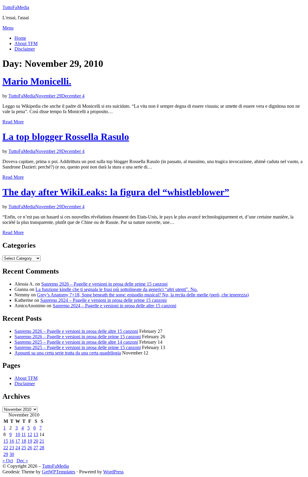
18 (23, 441)
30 (11, 454)
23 (11, 447)
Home (20, 38)
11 (23, 434)
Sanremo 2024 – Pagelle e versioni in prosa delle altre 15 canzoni (114, 305)
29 (5, 454)
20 (35, 441)
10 (17, 434)
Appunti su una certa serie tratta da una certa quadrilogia (67, 352)
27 (35, 447)
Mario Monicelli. (36, 81)
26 (29, 447)
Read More (13, 121)
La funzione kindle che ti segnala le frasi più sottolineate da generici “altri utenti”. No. (116, 289)
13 (35, 434)
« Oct (7, 460)
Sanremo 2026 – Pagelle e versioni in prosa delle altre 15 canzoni (76, 331)
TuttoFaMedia (15, 7)
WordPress (113, 471)
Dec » (22, 460)
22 (5, 447)
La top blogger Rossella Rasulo (65, 136)
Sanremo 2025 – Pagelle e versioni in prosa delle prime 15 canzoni (77, 347)
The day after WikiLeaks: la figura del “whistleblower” (115, 192)
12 (29, 434)
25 (23, 447)
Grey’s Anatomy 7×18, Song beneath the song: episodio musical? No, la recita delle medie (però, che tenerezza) (143, 294)
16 (11, 441)
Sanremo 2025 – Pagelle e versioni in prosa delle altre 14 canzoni (76, 342)
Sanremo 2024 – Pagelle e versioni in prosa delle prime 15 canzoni (103, 300)
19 (29, 441)
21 (41, 441)
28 (41, 447)
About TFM (26, 43)
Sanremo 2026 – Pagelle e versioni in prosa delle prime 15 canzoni (104, 284)
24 (17, 447)
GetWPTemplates (58, 471)
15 (5, 441)
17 (17, 441)
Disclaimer (24, 48)
